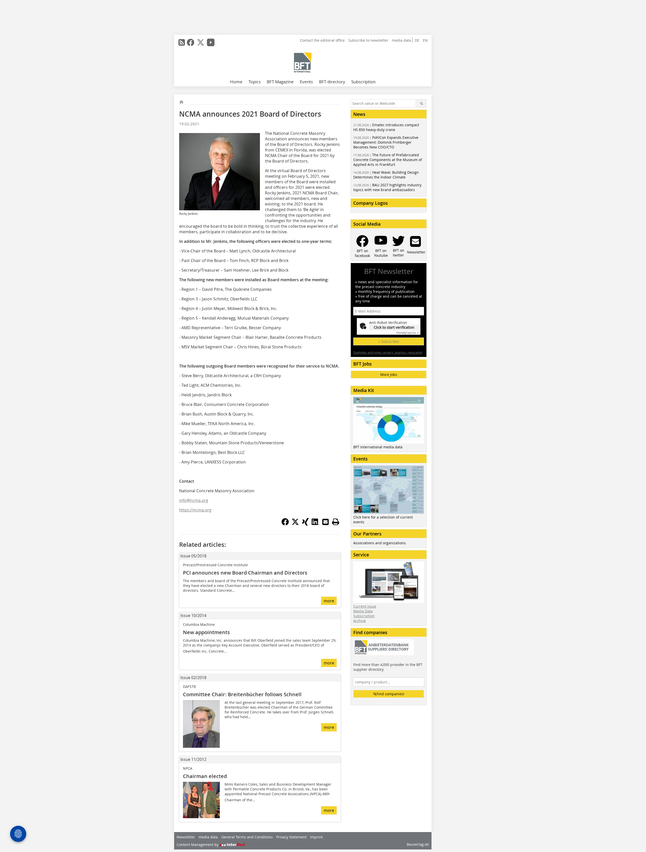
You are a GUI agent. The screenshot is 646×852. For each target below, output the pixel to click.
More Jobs (388, 374)
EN (425, 40)
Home (236, 82)
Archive (359, 620)
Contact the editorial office (322, 40)
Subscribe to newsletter (368, 40)
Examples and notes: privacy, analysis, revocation (387, 352)
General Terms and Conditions (247, 837)
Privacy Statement (291, 837)
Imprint (316, 837)
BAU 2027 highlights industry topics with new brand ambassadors (387, 187)
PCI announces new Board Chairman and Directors (245, 572)
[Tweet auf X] (295, 524)
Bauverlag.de (418, 844)
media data (401, 40)
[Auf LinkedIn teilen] (315, 524)
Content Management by (198, 844)
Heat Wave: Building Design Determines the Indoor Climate (386, 174)
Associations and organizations (379, 542)
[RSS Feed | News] (181, 42)
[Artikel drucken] (336, 521)
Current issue (364, 606)
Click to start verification (394, 327)
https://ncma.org (195, 510)
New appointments (206, 632)
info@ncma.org (193, 500)
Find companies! (390, 693)
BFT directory (332, 82)
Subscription (363, 82)
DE (417, 40)
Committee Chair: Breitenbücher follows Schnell (242, 694)
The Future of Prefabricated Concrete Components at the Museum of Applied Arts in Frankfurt (387, 159)
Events (306, 82)
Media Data (363, 611)
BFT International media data (377, 447)
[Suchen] (421, 103)
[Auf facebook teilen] (285, 524)
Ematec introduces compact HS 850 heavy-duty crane (386, 127)
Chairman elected (205, 776)
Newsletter (186, 837)
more (329, 601)
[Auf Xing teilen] (305, 524)
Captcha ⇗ (407, 332)
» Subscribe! (388, 341)
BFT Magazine (280, 82)
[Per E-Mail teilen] (325, 521)
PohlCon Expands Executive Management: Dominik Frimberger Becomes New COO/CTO (385, 142)
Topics (255, 82)
